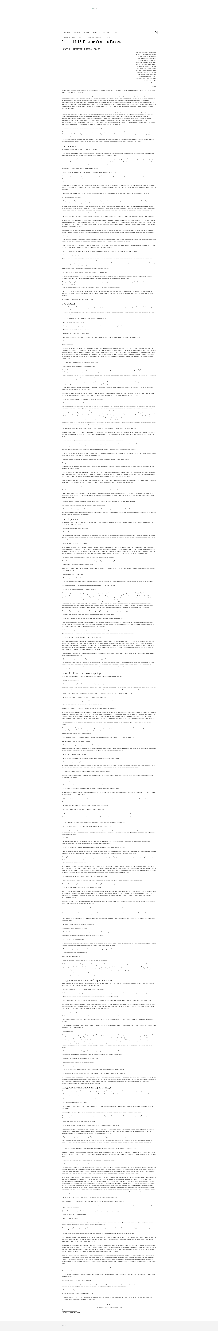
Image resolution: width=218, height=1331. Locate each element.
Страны (67, 32)
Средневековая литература (69, 1311)
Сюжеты (96, 32)
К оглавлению (109, 1304)
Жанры (87, 32)
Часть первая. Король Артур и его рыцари (101, 37)
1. (62, 1297)
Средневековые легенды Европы (71, 1312)
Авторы (77, 32)
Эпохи (106, 32)
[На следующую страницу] (216, 668)
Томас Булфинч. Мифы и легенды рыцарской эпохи (77, 37)
